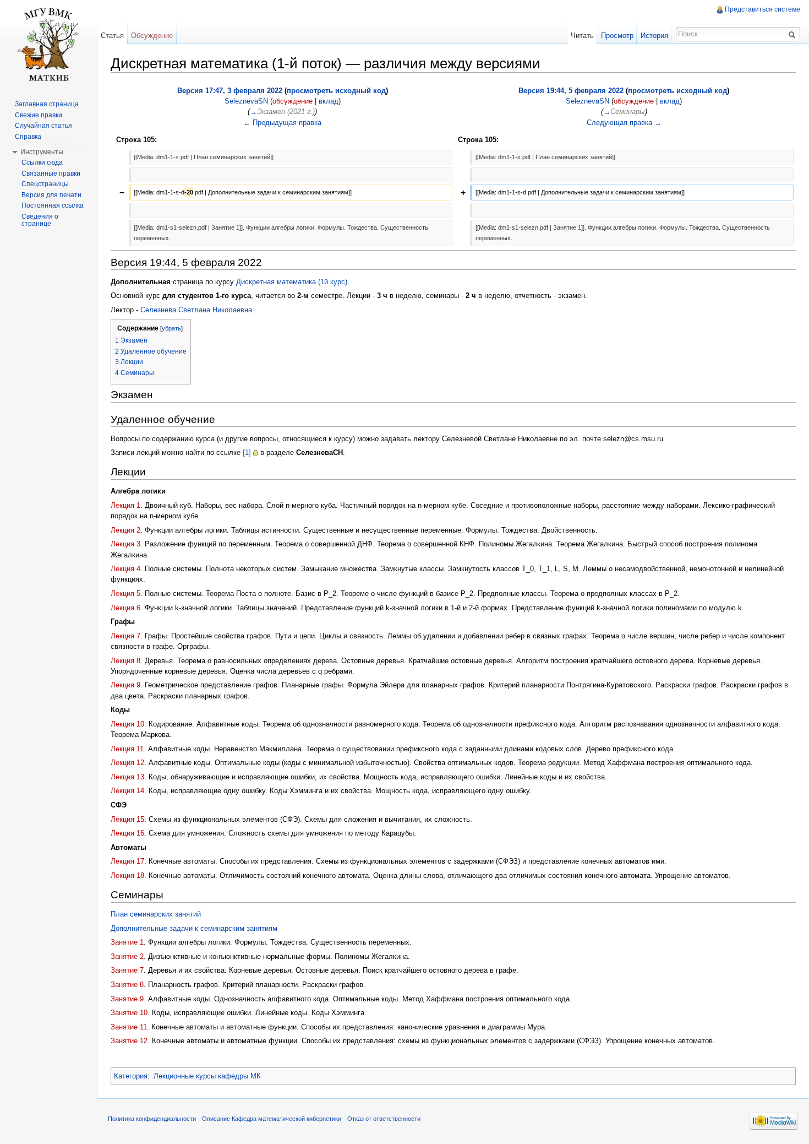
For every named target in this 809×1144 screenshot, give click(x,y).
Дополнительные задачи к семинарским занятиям (194, 928)
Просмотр (617, 35)
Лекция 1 (125, 505)
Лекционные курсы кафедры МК (207, 1076)
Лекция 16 (127, 833)
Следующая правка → (624, 122)
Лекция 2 (125, 530)
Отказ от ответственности (383, 1118)
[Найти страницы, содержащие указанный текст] (794, 34)
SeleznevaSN (246, 101)
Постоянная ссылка (52, 205)
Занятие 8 (127, 984)
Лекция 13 (127, 777)
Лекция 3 (125, 544)
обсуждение (292, 101)
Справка (28, 136)
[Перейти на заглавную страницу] (48, 44)
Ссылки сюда (42, 162)
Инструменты (41, 152)
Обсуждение (152, 35)
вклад (328, 101)
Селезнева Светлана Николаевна (196, 310)
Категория (130, 1076)
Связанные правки (50, 173)
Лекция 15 (127, 819)
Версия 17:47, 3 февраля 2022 (229, 90)
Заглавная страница (47, 104)
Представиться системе (762, 9)
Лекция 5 (125, 593)
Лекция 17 (127, 861)
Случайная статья (43, 125)
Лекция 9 (125, 685)
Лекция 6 (125, 608)
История (654, 35)
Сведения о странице (39, 220)
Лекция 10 (127, 724)
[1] (247, 452)
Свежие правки (38, 115)
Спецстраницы (45, 184)
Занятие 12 (129, 1041)
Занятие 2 (127, 956)
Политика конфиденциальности (152, 1118)
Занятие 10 (129, 1013)
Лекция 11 (127, 749)
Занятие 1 (127, 942)
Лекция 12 (127, 762)
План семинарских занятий (156, 914)
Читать (582, 35)
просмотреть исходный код (336, 90)
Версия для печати (51, 195)
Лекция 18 (127, 875)
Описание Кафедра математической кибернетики (271, 1118)
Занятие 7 (127, 970)
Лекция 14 (127, 791)
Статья (112, 35)
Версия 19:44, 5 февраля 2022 (571, 90)
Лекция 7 (125, 636)
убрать (171, 328)
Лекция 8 (125, 661)
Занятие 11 (129, 1027)
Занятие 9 (127, 999)
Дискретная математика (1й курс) (291, 282)
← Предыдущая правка (282, 122)
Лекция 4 (125, 569)
